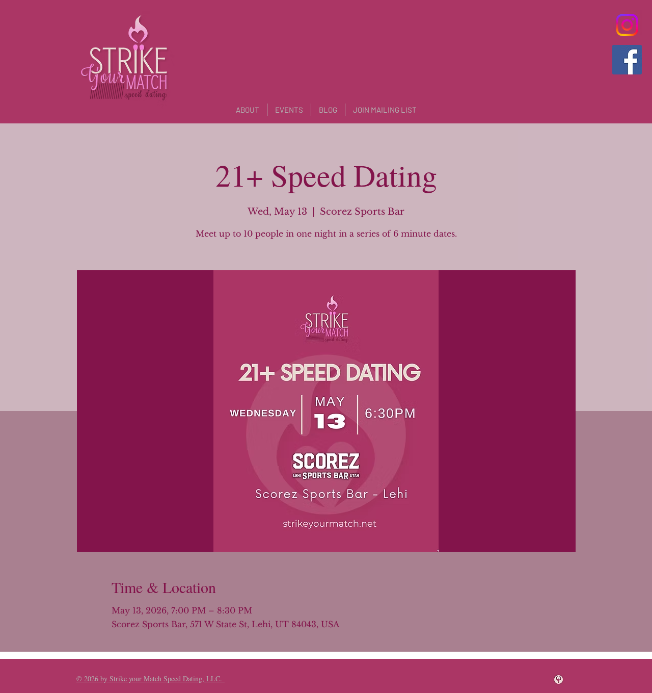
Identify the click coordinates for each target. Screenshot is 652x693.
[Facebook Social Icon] (627, 59)
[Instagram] (627, 25)
